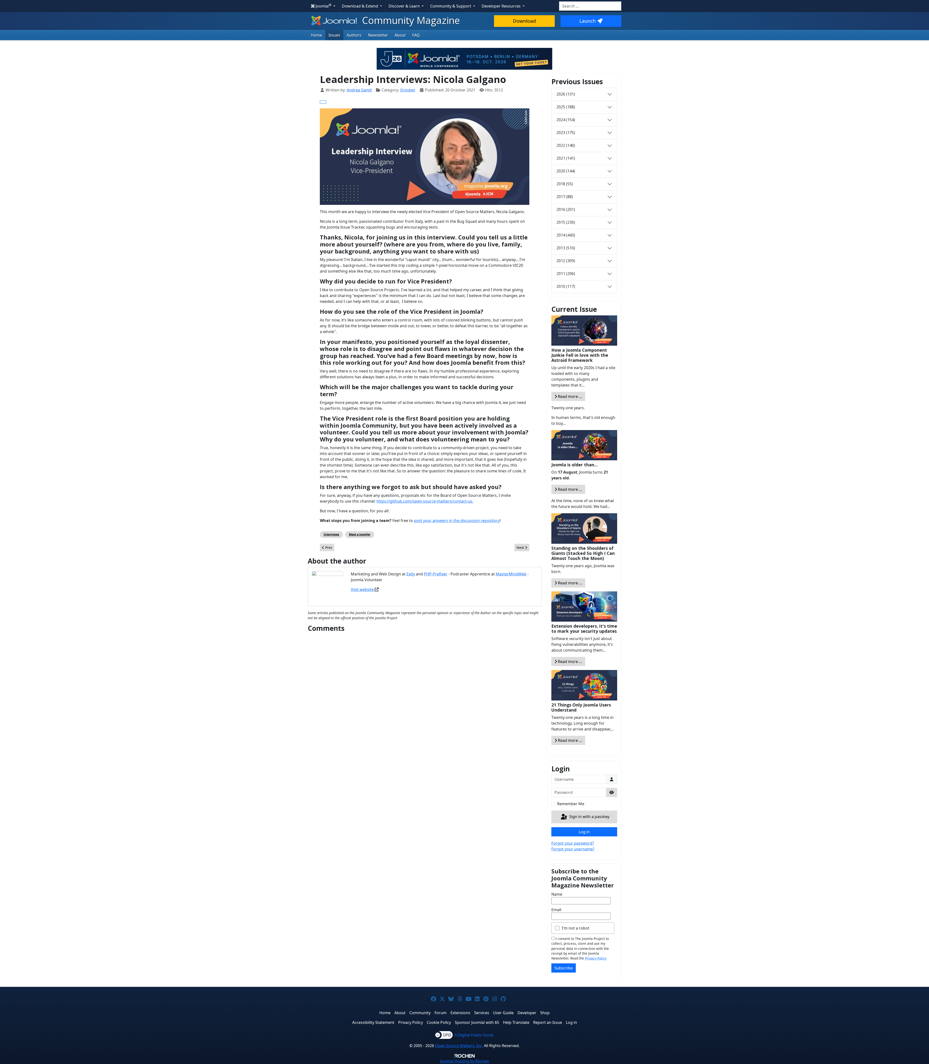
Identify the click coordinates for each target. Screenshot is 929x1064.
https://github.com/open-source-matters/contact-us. (424, 501)
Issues (334, 35)
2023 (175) (565, 132)
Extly (410, 574)
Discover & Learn (405, 6)
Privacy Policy (596, 958)
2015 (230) (565, 222)
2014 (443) (565, 235)
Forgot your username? (572, 849)
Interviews (331, 534)
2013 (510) (565, 248)
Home (316, 35)
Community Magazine (410, 20)
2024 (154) (565, 119)
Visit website (363, 589)
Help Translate (516, 1022)
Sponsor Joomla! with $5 (477, 1022)
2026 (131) (565, 94)
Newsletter (378, 35)
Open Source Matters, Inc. (459, 1045)
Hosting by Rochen (464, 1061)
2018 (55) (564, 183)
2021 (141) (565, 158)
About (400, 35)
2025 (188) (565, 107)
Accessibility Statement (373, 1022)
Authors (354, 35)
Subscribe (563, 968)
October (407, 90)
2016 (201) (565, 209)
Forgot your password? (572, 843)
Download (524, 21)
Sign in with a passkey (588, 816)
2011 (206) (565, 273)
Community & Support (451, 6)
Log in (584, 831)
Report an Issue (547, 1022)
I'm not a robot (575, 928)
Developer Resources (502, 6)
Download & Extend (360, 6)
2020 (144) (565, 171)
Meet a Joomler (359, 534)
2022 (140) (565, 145)
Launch (587, 21)
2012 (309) (565, 260)
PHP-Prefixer (435, 574)
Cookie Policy (439, 1022)
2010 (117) (565, 286)
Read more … (569, 396)
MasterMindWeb (511, 574)
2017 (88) (564, 196)
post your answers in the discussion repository (457, 520)
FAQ (416, 35)
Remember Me (570, 803)
